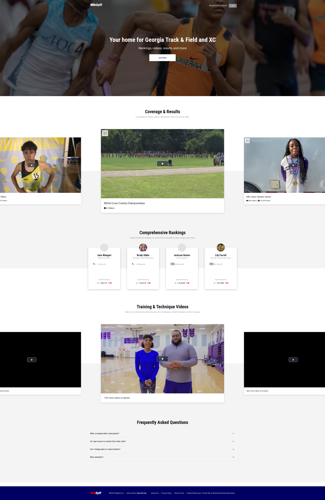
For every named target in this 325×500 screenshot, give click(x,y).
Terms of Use (179, 493)
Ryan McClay (141, 493)
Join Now (162, 58)
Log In (233, 6)
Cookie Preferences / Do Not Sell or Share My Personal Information (211, 493)
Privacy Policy (167, 493)
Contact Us (155, 493)
